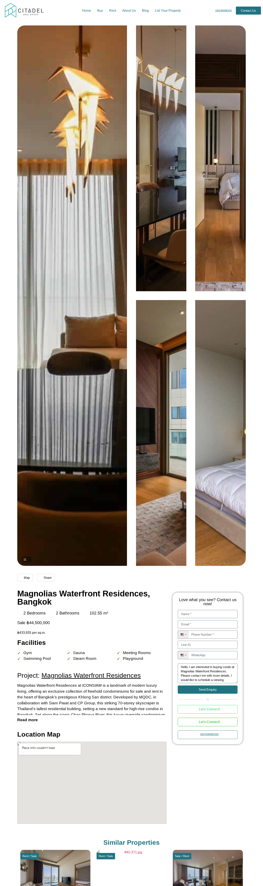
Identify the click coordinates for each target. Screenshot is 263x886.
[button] (24, 876)
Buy (100, 10)
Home (86, 10)
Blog (145, 10)
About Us (129, 10)
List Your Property (168, 10)
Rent (112, 10)
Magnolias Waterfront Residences (91, 675)
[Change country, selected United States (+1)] (183, 634)
